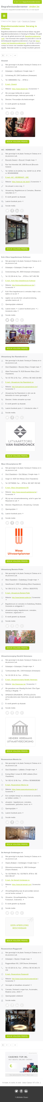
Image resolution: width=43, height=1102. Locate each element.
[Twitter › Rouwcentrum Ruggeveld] (7, 1005)
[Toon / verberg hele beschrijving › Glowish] (23, 94)
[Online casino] (21, 1053)
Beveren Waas (24, 367)
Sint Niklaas (23, 474)
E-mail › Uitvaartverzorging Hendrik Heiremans (21, 680)
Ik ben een (27, 2)
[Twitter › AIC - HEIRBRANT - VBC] (7, 211)
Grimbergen (22, 863)
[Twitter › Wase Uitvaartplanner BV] (7, 523)
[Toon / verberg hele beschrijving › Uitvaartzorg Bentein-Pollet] (23, 605)
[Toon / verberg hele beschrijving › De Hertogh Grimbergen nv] (23, 892)
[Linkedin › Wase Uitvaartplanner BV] (17, 523)
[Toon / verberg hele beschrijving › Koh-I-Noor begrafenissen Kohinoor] (23, 292)
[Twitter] (16, 1091)
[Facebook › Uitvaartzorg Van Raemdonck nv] (12, 417)
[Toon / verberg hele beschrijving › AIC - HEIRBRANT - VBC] (23, 186)
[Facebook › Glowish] (12, 113)
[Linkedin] (26, 1091)
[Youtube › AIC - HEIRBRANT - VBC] (22, 211)
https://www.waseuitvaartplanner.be (24, 492)
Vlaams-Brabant (10, 863)
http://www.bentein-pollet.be (21, 597)
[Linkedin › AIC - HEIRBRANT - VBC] (17, 211)
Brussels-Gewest (11, 160)
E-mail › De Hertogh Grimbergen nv (17, 880)
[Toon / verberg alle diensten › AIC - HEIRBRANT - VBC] (23, 191)
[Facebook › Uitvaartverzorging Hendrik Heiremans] (12, 713)
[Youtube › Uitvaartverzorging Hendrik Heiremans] (22, 713)
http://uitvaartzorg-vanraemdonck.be (24, 387)
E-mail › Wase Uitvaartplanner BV (17, 488)
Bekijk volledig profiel (17, 141)
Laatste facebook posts (14, 201)
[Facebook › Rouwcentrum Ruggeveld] (12, 1005)
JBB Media (19, 1097)
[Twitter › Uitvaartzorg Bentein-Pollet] (7, 626)
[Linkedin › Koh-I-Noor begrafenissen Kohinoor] (17, 320)
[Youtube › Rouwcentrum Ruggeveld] (22, 1005)
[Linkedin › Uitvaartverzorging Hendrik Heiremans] (17, 713)
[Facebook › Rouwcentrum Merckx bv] (12, 822)
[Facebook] (21, 1091)
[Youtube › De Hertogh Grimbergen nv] (22, 913)
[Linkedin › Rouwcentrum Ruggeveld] (17, 1005)
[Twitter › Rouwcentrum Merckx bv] (7, 822)
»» (15, 55)
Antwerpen (9, 71)
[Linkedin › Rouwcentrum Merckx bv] (17, 822)
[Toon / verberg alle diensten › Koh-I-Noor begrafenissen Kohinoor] (23, 299)
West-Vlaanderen (11, 580)
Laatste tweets (11, 309)
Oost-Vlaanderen (11, 367)
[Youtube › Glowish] (22, 113)
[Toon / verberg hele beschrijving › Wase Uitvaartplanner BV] (23, 499)
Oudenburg (23, 580)
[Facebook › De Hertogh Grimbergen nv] (12, 913)
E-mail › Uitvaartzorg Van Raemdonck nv (19, 382)
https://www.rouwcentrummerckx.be (24, 789)
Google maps (29, 71)
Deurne (16, 959)
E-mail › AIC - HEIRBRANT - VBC (17, 177)
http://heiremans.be (18, 684)
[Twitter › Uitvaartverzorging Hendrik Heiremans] (7, 713)
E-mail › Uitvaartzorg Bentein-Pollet (17, 593)
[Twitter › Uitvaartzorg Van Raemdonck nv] (7, 417)
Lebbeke (22, 769)
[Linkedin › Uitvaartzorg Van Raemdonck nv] (17, 417)
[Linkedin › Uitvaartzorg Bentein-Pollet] (17, 626)
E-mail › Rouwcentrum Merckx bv (16, 785)
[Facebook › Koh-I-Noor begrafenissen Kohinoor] (12, 320)
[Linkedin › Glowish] (17, 113)
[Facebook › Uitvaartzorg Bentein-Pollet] (12, 626)
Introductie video (12, 311)
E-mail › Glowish (11, 84)
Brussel (21, 160)
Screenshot (34, 89)
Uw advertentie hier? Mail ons (21, 1075)
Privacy (26, 1097)
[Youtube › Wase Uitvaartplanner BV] (22, 523)
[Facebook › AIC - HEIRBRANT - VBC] (12, 211)
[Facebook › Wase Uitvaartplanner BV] (12, 523)
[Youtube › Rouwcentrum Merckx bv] (22, 822)
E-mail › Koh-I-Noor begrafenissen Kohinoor (20, 281)
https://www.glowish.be (20, 89)
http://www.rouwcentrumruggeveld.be (24, 979)
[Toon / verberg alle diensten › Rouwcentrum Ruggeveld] (23, 990)
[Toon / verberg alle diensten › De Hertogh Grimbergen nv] (23, 898)
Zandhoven (18, 71)
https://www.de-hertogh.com (21, 884)
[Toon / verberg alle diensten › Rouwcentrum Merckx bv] (23, 803)
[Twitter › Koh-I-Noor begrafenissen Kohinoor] (7, 320)
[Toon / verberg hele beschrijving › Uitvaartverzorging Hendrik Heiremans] (23, 689)
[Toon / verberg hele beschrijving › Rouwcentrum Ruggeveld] (23, 985)
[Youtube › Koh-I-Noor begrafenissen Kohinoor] (22, 320)
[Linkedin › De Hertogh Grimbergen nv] (17, 913)
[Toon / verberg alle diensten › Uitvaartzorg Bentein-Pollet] (23, 611)
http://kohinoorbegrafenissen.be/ (23, 285)
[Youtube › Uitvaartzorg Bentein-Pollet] (22, 626)
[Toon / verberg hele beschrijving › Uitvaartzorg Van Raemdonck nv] (23, 394)
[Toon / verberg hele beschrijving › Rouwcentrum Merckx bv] (23, 797)
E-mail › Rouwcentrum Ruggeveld (16, 974)
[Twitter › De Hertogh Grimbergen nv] (7, 913)
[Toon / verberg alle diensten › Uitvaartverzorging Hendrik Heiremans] (23, 697)
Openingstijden (11, 509)
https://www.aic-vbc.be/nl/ (21, 182)
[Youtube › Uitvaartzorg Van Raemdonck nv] (22, 417)
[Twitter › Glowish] (7, 113)
